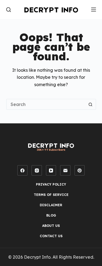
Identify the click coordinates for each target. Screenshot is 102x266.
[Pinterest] (80, 170)
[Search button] (90, 104)
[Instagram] (37, 170)
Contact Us (51, 236)
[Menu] (93, 9)
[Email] (65, 170)
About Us (51, 226)
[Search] (8, 9)
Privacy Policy (51, 184)
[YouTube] (51, 170)
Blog (51, 215)
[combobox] (46, 104)
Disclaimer (51, 205)
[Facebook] (22, 170)
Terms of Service (51, 195)
